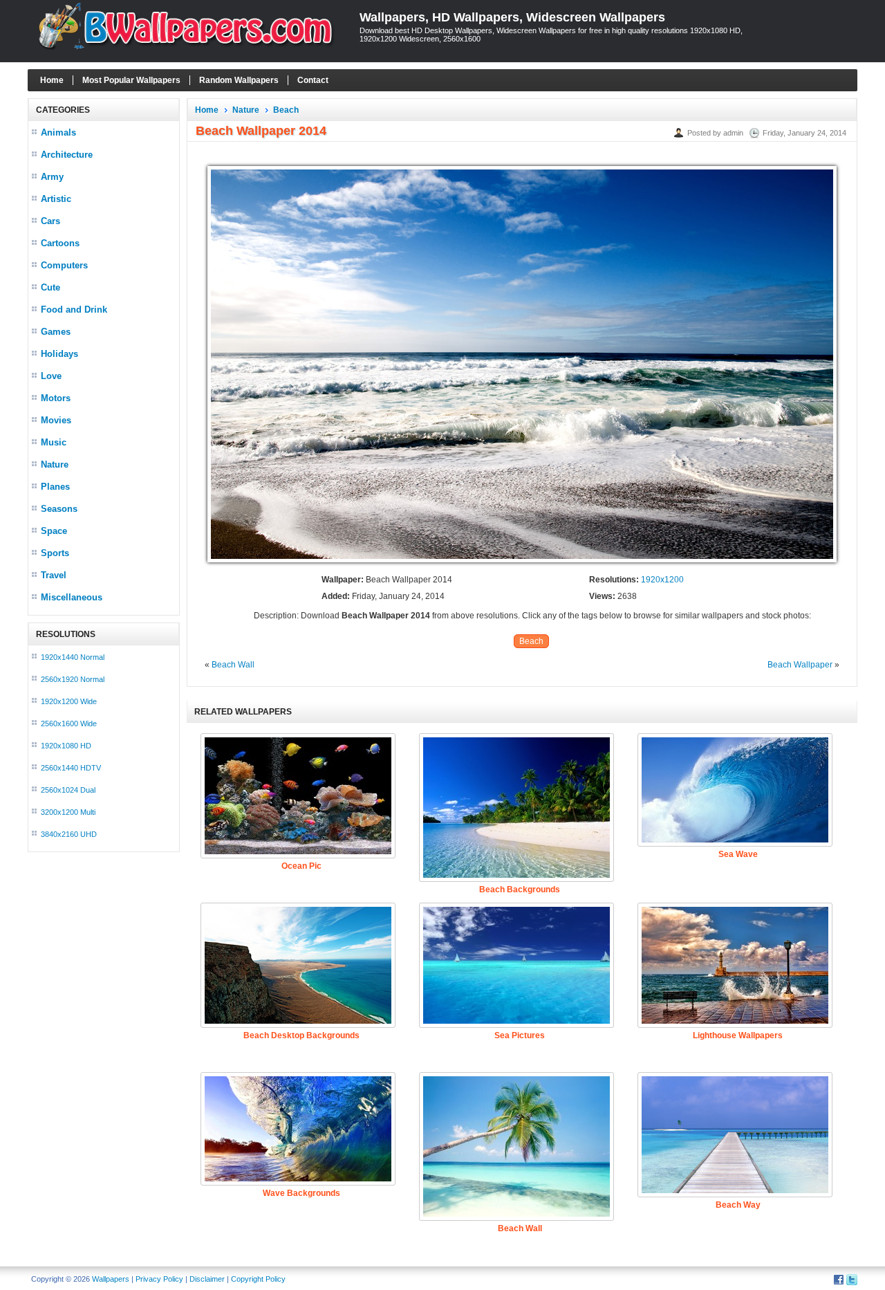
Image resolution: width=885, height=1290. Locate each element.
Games (56, 331)
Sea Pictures (519, 1035)
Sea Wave (738, 854)
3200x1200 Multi (68, 812)
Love (51, 376)
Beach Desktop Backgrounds (301, 1035)
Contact (312, 80)
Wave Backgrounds (301, 1193)
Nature (54, 464)
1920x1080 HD (66, 745)
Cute (50, 287)
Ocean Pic (301, 866)
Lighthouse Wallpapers (738, 1035)
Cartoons (60, 243)
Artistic (56, 199)
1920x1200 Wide (69, 701)
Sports (55, 553)
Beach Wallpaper (799, 665)
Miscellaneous (71, 597)
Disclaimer (207, 1279)
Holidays (59, 354)
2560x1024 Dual (68, 790)
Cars (50, 221)
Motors (56, 398)
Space (54, 531)
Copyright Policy (258, 1279)
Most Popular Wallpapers (131, 80)
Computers (64, 265)
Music (53, 442)
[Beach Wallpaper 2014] (522, 563)
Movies (56, 420)
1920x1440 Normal (72, 657)
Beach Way (738, 1205)
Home (52, 80)
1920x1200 (662, 579)
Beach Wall (233, 665)
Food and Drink (74, 309)
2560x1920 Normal (72, 679)
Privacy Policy (159, 1279)
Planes (55, 486)
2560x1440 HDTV (71, 768)
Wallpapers (110, 1279)
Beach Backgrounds (519, 889)
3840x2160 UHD (69, 834)
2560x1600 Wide (69, 723)
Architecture (67, 154)
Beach (286, 110)
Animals (58, 132)
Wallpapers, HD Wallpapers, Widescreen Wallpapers (512, 17)
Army (52, 177)
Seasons (59, 509)
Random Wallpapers (239, 80)
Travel (53, 575)
